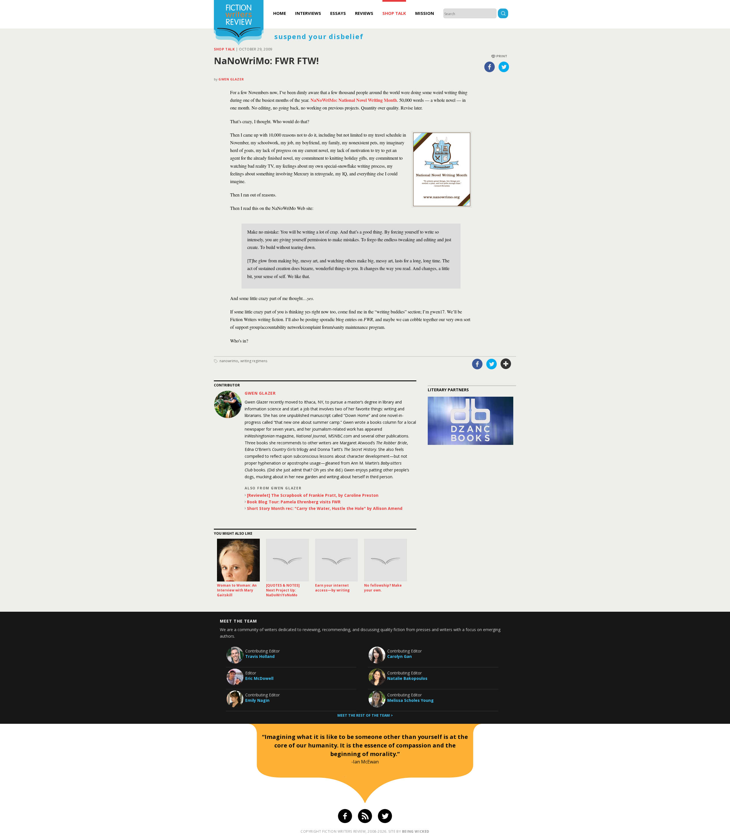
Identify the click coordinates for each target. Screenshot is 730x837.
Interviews (308, 13)
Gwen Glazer (231, 79)
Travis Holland (260, 656)
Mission (424, 13)
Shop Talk (394, 13)
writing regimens (253, 360)
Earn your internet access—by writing (332, 588)
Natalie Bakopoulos (407, 678)
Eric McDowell (259, 678)
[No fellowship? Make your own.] (385, 560)
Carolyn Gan (399, 656)
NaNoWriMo (229, 360)
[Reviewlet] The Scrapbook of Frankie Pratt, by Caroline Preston (312, 495)
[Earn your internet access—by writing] (336, 560)
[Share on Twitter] (503, 66)
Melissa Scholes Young (410, 700)
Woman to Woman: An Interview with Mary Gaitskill (237, 590)
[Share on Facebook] (489, 66)
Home (279, 13)
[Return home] (238, 23)
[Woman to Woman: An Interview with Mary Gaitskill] (238, 560)
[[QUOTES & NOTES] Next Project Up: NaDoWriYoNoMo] (287, 560)
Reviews (364, 13)
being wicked (415, 831)
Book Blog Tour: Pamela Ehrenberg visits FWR (293, 501)
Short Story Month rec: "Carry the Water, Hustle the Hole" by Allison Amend (324, 508)
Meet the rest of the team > (365, 715)
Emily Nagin (257, 700)
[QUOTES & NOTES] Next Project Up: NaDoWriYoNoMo (283, 590)
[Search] (503, 14)
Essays (338, 13)
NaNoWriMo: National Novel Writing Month (354, 100)
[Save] (505, 363)
